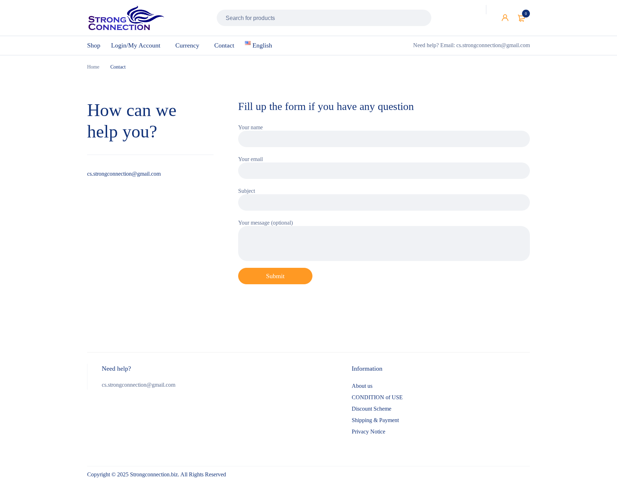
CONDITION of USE (377, 397)
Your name (250, 127)
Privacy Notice (368, 432)
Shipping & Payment (375, 420)
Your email (250, 159)
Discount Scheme (371, 409)
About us (362, 386)
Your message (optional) (265, 223)
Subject (246, 191)
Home (93, 67)
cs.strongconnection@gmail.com (124, 174)
